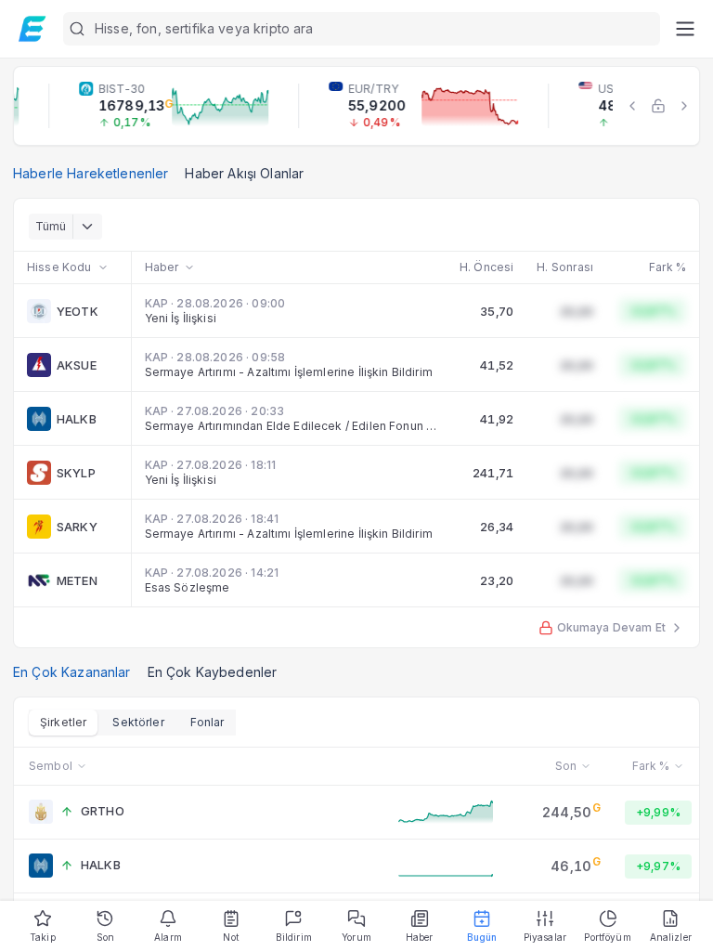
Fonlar (207, 722)
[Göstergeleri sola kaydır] (632, 105)
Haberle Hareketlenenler (90, 173)
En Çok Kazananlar (72, 672)
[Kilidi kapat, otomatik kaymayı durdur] (658, 105)
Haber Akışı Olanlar (244, 173)
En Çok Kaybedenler (213, 672)
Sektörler (137, 722)
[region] (356, 106)
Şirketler (63, 722)
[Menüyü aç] (684, 29)
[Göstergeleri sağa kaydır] (684, 105)
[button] (361, 29)
